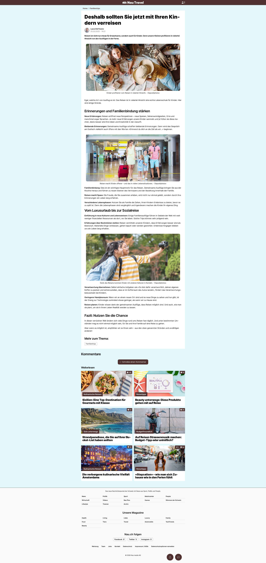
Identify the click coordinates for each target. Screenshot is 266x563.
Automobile (149, 522)
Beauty (84, 526)
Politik (105, 496)
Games (147, 500)
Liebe (126, 518)
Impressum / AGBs (141, 546)
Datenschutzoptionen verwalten (162, 546)
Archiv (126, 504)
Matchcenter (149, 496)
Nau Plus (127, 500)
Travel (126, 522)
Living (105, 518)
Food (83, 522)
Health (84, 518)
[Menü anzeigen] (183, 2)
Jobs (110, 546)
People (168, 496)
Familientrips (95, 8)
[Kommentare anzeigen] (178, 557)
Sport (126, 496)
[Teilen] (170, 557)
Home (85, 8)
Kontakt (117, 546)
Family (168, 518)
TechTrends (170, 522)
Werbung (95, 546)
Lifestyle (85, 504)
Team (103, 546)
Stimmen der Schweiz (173, 500)
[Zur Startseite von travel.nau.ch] (133, 2)
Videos (105, 500)
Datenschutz (127, 546)
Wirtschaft (85, 500)
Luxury (147, 518)
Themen (106, 504)
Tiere (104, 522)
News (84, 496)
